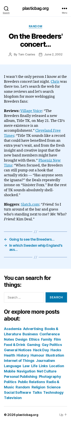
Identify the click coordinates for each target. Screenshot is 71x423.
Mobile (9, 371)
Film (57, 339)
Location (56, 366)
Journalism (45, 361)
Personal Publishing (20, 376)
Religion (38, 387)
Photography (50, 376)
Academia (12, 329)
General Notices (17, 350)
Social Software (17, 392)
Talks (37, 392)
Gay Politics (52, 345)
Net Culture (46, 371)
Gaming (33, 345)
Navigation (26, 371)
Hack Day (41, 350)
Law (26, 366)
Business (30, 334)
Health (9, 355)
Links (43, 366)
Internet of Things (19, 361)
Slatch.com (30, 204)
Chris (55, 81)
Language (12, 366)
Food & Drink (14, 345)
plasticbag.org (35, 8)
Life (34, 366)
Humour (37, 355)
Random (35, 26)
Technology (53, 392)
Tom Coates (26, 54)
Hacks (55, 350)
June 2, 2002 (53, 54)
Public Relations (31, 382)
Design (21, 339)
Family (46, 339)
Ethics (34, 339)
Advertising (33, 329)
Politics (10, 382)
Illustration (55, 355)
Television (12, 398)
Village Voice (31, 111)
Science (54, 387)
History (23, 355)
